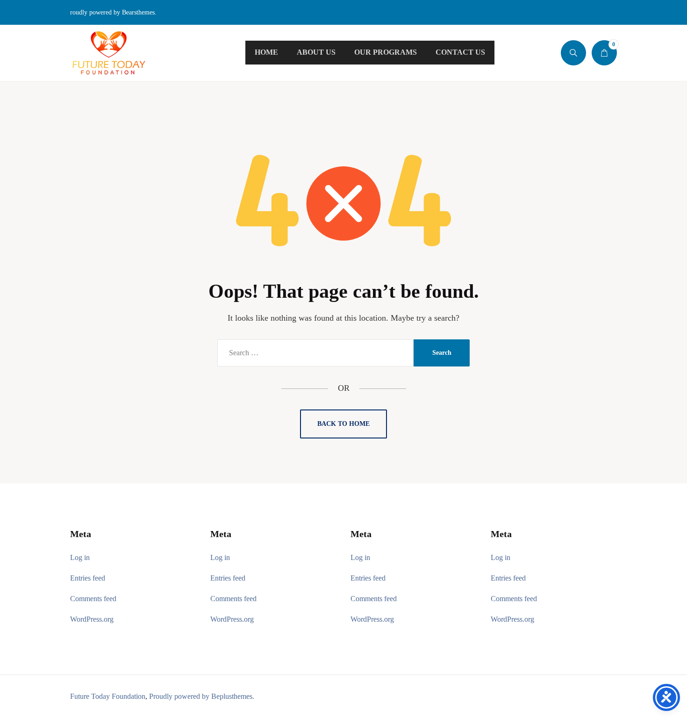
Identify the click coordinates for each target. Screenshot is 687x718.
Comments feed (93, 599)
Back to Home (343, 423)
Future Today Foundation (107, 696)
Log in (80, 557)
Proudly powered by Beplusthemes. (201, 696)
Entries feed (87, 578)
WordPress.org (92, 619)
